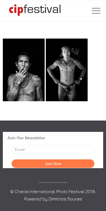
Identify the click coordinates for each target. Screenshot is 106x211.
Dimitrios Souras (65, 198)
